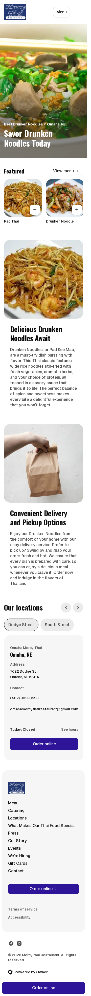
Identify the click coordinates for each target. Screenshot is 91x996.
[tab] (21, 625)
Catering (16, 810)
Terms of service (23, 909)
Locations (17, 818)
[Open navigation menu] (77, 12)
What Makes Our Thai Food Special (41, 825)
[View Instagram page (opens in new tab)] (19, 943)
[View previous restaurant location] (66, 607)
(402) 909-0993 (24, 699)
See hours (69, 729)
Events (14, 848)
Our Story (17, 840)
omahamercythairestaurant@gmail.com (44, 710)
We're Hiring (19, 855)
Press (13, 833)
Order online (44, 744)
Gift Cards (18, 863)
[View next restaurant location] (78, 607)
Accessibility (19, 917)
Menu (61, 12)
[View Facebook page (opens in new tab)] (11, 943)
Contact (16, 871)
